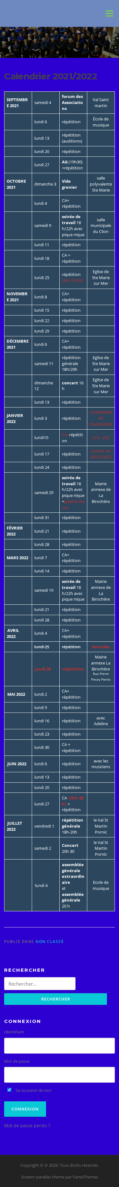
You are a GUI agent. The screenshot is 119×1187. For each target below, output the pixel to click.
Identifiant (14, 1032)
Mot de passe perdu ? (27, 1126)
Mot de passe (17, 1061)
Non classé (50, 941)
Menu (109, 13)
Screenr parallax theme (42, 1177)
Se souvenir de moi (33, 1090)
